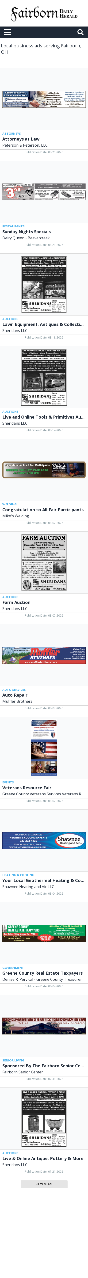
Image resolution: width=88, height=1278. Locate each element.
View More (44, 1184)
